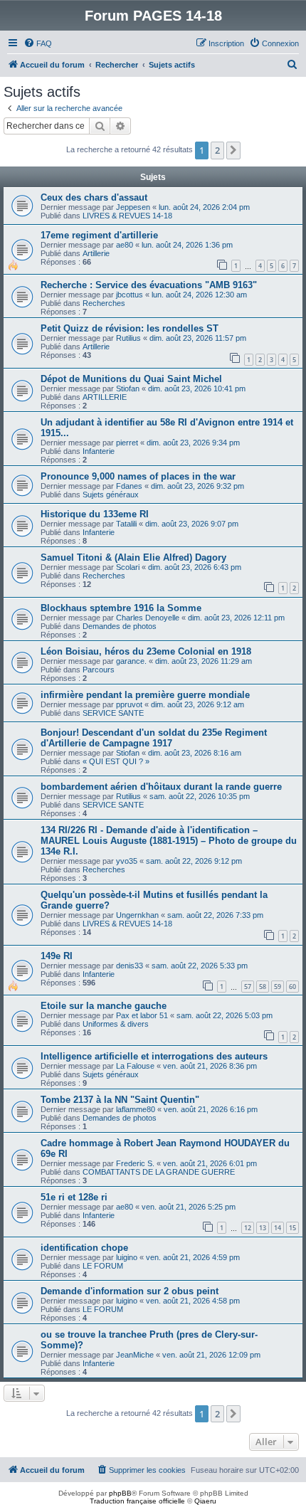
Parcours (99, 669)
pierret (127, 442)
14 (277, 1227)
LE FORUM (103, 1266)
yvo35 (126, 861)
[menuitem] (37, 43)
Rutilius (128, 338)
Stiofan (127, 388)
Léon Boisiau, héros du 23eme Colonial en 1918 (146, 651)
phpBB (120, 1493)
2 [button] (217, 150)
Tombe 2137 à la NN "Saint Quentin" (120, 1099)
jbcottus (129, 294)
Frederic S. (135, 1163)
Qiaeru (205, 1501)
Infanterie (99, 451)
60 (292, 986)
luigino (126, 1257)
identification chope (84, 1247)
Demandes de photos (120, 626)
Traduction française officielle (137, 1501)
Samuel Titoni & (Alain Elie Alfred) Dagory (133, 557)
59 (277, 986)
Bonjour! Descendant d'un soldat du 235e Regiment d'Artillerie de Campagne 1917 (154, 738)
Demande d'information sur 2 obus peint (129, 1291)
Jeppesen (133, 207)
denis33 (129, 965)
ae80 (124, 244)
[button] (233, 150)
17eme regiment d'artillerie (99, 235)
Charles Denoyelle (147, 617)
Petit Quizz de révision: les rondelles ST (129, 328)
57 (247, 986)
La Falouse (135, 1066)
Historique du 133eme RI (95, 514)
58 (262, 986)
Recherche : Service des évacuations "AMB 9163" (149, 285)
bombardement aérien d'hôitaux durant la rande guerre (161, 786)
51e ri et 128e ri (74, 1197)
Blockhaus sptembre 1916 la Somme (121, 608)
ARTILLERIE (105, 397)
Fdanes (129, 486)
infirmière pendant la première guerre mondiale (145, 694)
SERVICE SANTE (113, 713)
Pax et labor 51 (142, 1015)
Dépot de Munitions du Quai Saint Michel (131, 379)
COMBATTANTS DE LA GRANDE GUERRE (159, 1172)
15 (292, 1227)
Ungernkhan (137, 915)
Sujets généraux (111, 494)
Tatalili (126, 523)
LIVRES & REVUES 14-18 (127, 215)
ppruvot (129, 704)
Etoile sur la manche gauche (104, 1005)
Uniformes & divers (116, 1024)
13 (262, 1227)
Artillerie (96, 253)
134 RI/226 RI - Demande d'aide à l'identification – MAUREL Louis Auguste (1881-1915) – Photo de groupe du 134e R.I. (169, 841)
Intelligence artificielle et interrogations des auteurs (154, 1056)
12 (247, 1227)
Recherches (104, 303)
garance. (131, 661)
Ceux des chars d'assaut (94, 197)
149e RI (57, 956)
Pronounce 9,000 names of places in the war (138, 476)
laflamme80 (135, 1109)
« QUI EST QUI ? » (116, 761)
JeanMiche (135, 1354)
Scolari (127, 567)
